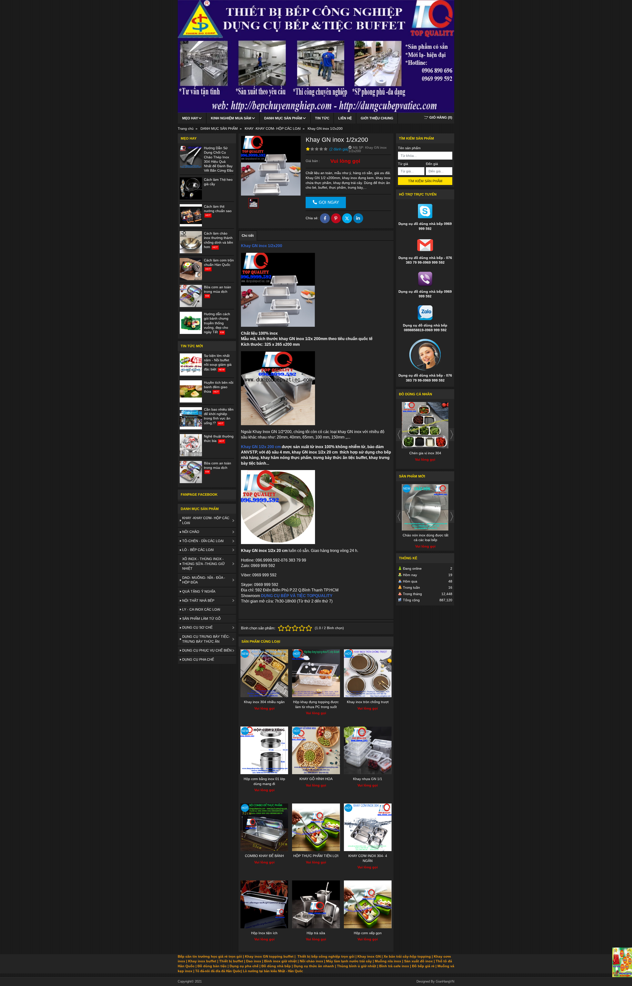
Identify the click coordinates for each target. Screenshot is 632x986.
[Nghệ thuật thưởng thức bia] (191, 445)
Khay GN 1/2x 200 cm (261, 447)
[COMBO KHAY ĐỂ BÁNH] (264, 827)
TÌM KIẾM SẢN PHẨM (425, 181)
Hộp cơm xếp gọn (368, 933)
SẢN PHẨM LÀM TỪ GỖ (201, 619)
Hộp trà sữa (316, 933)
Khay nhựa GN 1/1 (367, 779)
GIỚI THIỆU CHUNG (377, 118)
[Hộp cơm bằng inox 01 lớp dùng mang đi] (264, 750)
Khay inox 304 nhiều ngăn (264, 702)
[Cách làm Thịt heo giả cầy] (191, 188)
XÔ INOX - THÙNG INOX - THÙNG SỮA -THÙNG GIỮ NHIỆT (203, 563)
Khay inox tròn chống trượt (368, 702)
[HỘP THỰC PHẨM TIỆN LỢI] (316, 827)
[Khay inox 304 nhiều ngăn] (264, 673)
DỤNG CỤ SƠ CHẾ (197, 627)
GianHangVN (445, 981)
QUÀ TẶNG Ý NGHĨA (198, 591)
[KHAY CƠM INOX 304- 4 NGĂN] (368, 827)
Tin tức (322, 118)
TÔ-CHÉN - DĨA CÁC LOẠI (203, 541)
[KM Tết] (622, 962)
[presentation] (399, 434)
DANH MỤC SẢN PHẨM (283, 118)
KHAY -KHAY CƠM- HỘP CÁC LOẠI (205, 520)
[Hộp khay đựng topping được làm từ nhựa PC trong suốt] (316, 673)
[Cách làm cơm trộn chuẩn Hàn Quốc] (191, 269)
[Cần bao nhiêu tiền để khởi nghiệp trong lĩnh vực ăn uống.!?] (191, 418)
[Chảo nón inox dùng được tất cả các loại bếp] (425, 507)
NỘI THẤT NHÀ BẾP (198, 601)
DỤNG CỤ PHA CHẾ (198, 659)
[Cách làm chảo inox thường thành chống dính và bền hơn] (191, 242)
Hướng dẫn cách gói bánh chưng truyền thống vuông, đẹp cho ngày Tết (217, 323)
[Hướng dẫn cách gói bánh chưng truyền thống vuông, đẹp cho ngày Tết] (191, 323)
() (440, 117)
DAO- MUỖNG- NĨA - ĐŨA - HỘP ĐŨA (203, 580)
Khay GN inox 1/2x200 (261, 246)
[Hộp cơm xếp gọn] (368, 904)
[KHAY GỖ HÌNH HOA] (316, 750)
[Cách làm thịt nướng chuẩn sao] (191, 215)
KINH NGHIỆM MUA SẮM (231, 118)
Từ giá (403, 164)
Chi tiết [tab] (248, 235)
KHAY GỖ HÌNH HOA (316, 779)
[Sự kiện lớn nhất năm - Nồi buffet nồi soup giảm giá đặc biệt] (191, 364)
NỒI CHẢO (190, 532)
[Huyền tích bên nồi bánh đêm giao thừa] (191, 391)
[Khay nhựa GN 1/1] (368, 750)
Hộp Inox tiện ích (264, 933)
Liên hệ (345, 118)
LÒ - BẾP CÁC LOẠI (198, 550)
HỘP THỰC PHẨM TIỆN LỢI (315, 856)
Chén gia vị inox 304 (425, 453)
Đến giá (432, 164)
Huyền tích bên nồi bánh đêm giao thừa (218, 387)
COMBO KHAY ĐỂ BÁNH (264, 856)
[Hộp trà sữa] (316, 904)
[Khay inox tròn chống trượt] (368, 673)
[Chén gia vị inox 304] (425, 425)
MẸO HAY (190, 118)
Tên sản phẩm (409, 148)
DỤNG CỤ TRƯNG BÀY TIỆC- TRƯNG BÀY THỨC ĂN (206, 639)
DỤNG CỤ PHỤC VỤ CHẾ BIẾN (207, 650)
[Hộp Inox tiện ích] (264, 904)
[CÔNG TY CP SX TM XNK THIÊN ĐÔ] (316, 56)
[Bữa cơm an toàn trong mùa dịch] (191, 296)
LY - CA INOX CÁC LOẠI (201, 609)
